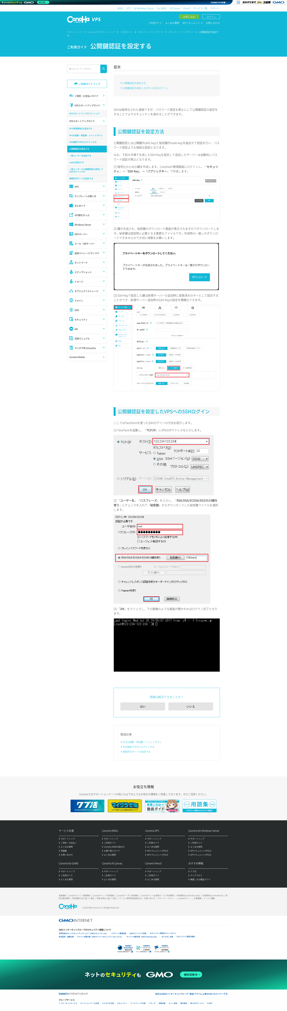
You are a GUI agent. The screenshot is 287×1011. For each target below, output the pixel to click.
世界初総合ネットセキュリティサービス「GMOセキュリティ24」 (83, 933)
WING (120, 8)
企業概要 (197, 898)
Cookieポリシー (184, 898)
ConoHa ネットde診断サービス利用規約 (157, 895)
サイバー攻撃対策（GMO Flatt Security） (142, 936)
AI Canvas (175, 8)
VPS (128, 8)
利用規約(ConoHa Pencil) (212, 895)
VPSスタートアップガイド (150, 31)
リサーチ (152, 1003)
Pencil (186, 8)
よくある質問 (172, 22)
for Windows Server (144, 8)
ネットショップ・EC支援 (89, 1003)
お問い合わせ (213, 22)
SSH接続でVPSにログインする (138, 746)
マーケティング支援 (138, 1003)
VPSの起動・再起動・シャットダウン (142, 742)
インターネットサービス (68, 1003)
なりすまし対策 (167, 936)
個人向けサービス (197, 1003)
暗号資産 (183, 1003)
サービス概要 (209, 898)
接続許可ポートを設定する (137, 751)
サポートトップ (74, 31)
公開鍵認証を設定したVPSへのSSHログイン (145, 88)
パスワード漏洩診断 (118, 933)
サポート (215, 8)
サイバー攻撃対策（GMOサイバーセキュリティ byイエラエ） (100, 936)
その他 (209, 1003)
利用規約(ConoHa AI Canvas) (188, 895)
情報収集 (162, 1003)
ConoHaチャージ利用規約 (103, 895)
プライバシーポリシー (166, 898)
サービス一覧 (200, 8)
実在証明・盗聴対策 (66, 936)
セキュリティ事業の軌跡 (186, 936)
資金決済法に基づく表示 (107, 898)
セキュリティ (122, 1003)
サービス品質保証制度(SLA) (130, 898)
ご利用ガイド (155, 22)
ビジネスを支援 (108, 1003)
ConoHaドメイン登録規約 (79, 895)
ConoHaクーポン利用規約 (127, 895)
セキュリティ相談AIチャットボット (163, 933)
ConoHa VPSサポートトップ (101, 31)
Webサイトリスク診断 (138, 933)
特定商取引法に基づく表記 (83, 898)
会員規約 (62, 895)
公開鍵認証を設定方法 (134, 83)
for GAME (162, 8)
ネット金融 (173, 1003)
